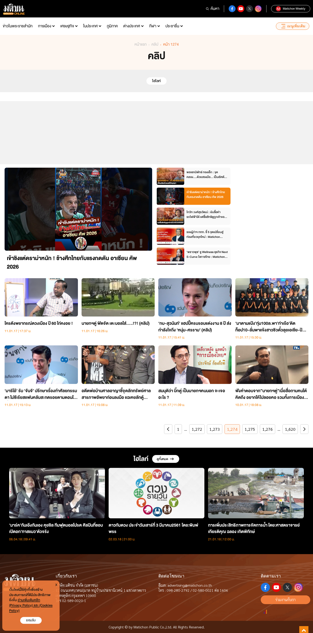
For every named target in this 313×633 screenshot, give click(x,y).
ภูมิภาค (112, 26)
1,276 (267, 429)
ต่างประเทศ (131, 26)
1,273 (214, 429)
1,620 (290, 429)
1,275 (250, 429)
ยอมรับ (31, 620)
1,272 (197, 429)
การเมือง (44, 26)
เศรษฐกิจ (67, 26)
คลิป (154, 44)
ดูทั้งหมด (162, 459)
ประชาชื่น (172, 26)
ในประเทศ (90, 26)
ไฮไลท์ (156, 81)
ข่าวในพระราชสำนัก (18, 26)
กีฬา (152, 26)
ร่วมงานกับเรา (285, 599)
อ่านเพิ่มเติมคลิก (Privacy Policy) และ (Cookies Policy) (30, 605)
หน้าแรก (141, 44)
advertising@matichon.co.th (189, 585)
